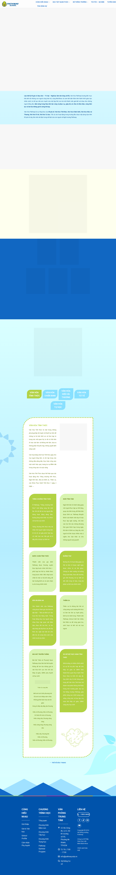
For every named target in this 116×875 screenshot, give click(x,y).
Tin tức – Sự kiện (97, 2)
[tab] (34, 394)
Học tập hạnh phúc (60, 2)
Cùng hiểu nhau (42, 2)
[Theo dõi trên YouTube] (79, 826)
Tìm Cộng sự (42, 6)
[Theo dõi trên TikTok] (83, 820)
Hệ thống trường (80, 2)
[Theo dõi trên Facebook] (79, 820)
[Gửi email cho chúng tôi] (87, 820)
